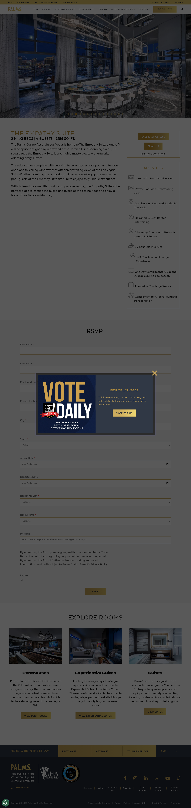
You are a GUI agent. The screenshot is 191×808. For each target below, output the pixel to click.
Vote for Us (124, 413)
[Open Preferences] (5, 803)
